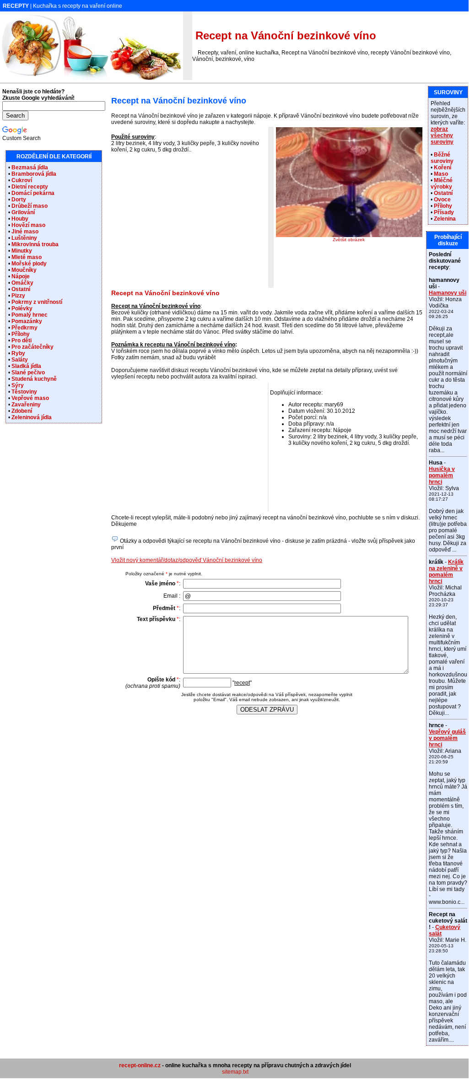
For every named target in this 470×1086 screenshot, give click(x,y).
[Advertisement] (188, 223)
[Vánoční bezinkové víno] (349, 235)
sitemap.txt (235, 1072)
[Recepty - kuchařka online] (91, 78)
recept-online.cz (140, 1065)
